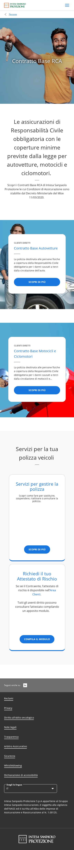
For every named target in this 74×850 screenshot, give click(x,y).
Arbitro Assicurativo (15, 746)
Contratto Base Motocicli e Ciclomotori (35, 354)
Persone (13, 14)
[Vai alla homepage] (15, 5)
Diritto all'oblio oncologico (19, 717)
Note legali (10, 727)
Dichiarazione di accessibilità (21, 775)
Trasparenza (11, 736)
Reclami (8, 698)
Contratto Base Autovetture (36, 248)
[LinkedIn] (25, 685)
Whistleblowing (13, 765)
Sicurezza (9, 756)
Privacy (8, 708)
